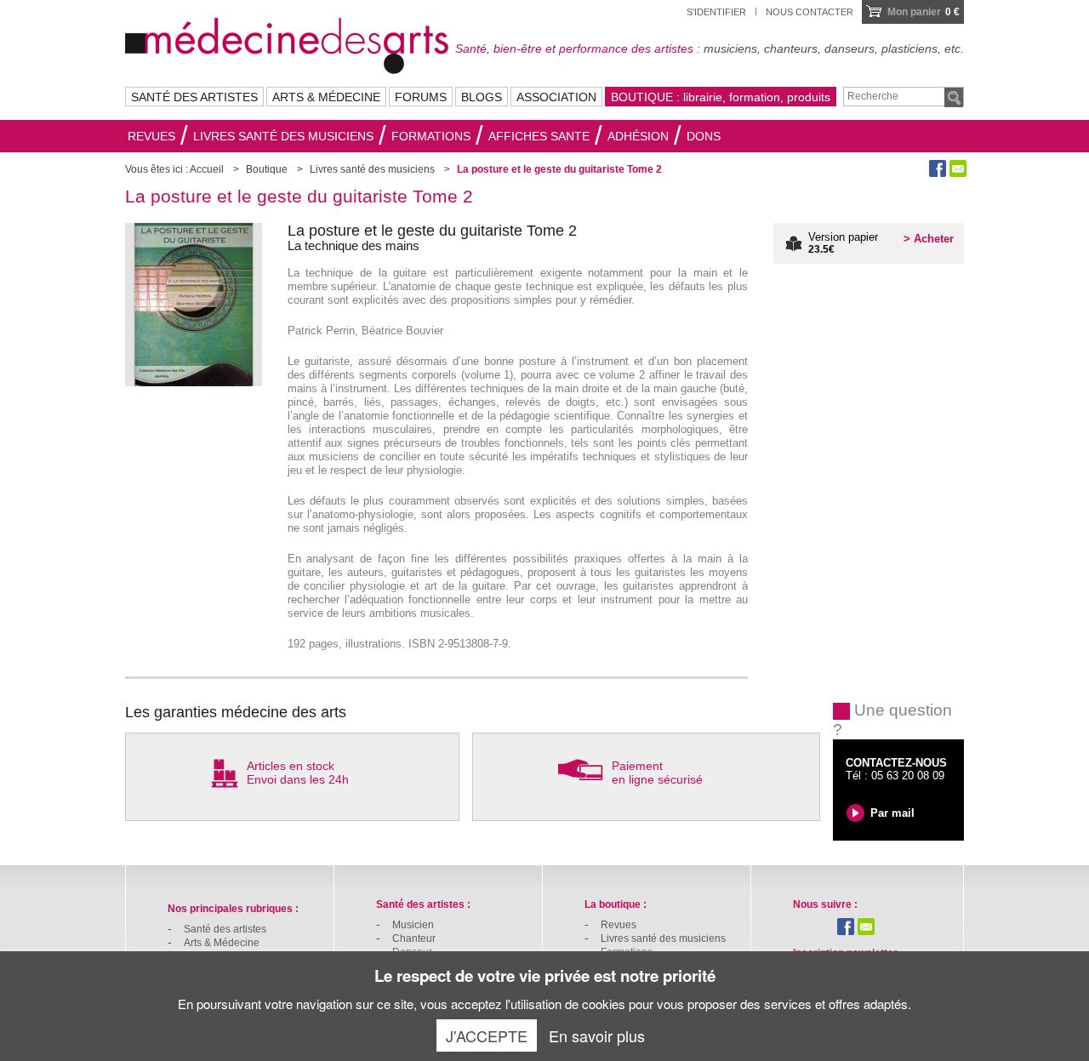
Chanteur (414, 938)
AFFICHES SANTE (539, 136)
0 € (923, 12)
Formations (430, 136)
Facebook (937, 168)
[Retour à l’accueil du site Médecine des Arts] (286, 43)
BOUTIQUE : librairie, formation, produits (720, 97)
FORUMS (421, 97)
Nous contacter (809, 12)
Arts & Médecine (221, 943)
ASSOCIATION (556, 97)
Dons (704, 136)
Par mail (892, 813)
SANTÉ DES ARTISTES (194, 97)
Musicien (413, 925)
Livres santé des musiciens (283, 136)
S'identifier (716, 12)
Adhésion (638, 136)
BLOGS (481, 97)
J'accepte (486, 1035)
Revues (151, 136)
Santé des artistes (225, 929)
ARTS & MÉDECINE (326, 97)
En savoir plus (597, 1035)
